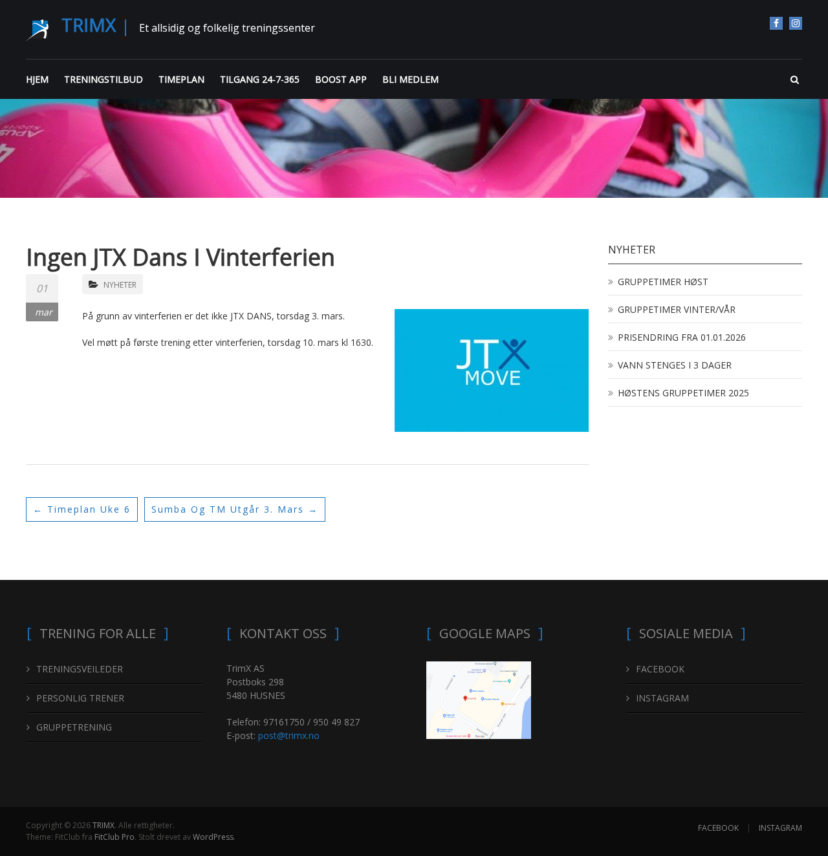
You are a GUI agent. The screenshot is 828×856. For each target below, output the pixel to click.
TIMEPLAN (181, 79)
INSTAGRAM (795, 23)
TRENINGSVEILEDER (79, 669)
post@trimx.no (289, 735)
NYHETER (120, 284)
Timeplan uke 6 (82, 509)
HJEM (37, 79)
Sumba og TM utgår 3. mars (234, 509)
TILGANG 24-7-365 (260, 79)
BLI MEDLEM (410, 79)
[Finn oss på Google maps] (478, 699)
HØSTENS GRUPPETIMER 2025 (683, 393)
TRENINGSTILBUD (103, 79)
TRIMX (88, 24)
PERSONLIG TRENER (80, 698)
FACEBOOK (776, 23)
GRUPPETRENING (74, 727)
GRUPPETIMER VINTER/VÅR (676, 309)
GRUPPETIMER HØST (663, 281)
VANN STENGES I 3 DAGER (675, 365)
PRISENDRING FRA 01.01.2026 (682, 337)
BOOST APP (341, 79)
